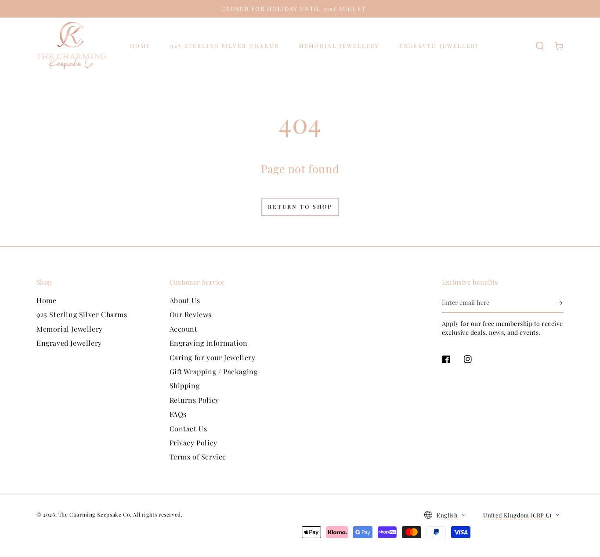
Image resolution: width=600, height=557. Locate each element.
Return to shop (300, 206)
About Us (185, 300)
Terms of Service (198, 456)
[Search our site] (539, 46)
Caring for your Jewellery (213, 357)
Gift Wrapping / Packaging (214, 371)
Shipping (185, 385)
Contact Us (188, 428)
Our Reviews (191, 314)
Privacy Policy (193, 442)
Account (184, 328)
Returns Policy (194, 400)
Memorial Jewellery (69, 328)
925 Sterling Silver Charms (81, 314)
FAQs (178, 414)
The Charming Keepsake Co (94, 514)
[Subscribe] (561, 302)
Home (46, 300)
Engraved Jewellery (69, 342)
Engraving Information (209, 342)
